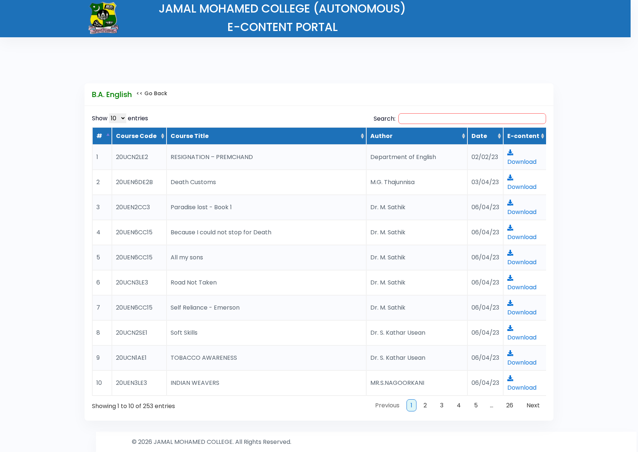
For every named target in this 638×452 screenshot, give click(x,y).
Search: (384, 118)
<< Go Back (149, 93)
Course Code (136, 136)
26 (509, 405)
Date (479, 136)
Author (381, 136)
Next (533, 405)
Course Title (190, 136)
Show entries (120, 118)
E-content (523, 136)
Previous (387, 405)
